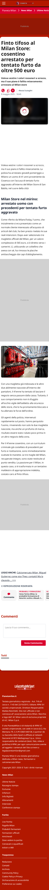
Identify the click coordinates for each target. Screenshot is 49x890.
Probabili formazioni (11, 829)
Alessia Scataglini (25, 90)
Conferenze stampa (11, 807)
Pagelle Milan (8, 825)
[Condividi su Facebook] (8, 90)
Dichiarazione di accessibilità (15, 880)
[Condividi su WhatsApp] (3, 90)
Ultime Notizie (8, 781)
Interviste (6, 804)
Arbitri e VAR (8, 847)
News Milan (26, 10)
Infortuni (6, 793)
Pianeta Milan (9, 10)
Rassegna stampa (10, 785)
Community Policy (10, 873)
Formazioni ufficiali (10, 833)
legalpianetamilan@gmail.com (16, 750)
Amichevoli (7, 836)
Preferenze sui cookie (12, 884)
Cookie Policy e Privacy (12, 876)
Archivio (6, 869)
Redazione (7, 861)
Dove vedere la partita (12, 840)
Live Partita (7, 821)
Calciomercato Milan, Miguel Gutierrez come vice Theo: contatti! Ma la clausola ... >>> (23, 576)
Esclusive (6, 789)
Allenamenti (7, 800)
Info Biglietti (7, 796)
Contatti (5, 865)
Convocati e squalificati (12, 844)
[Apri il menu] (3, 3)
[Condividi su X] (13, 90)
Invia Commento (33, 642)
